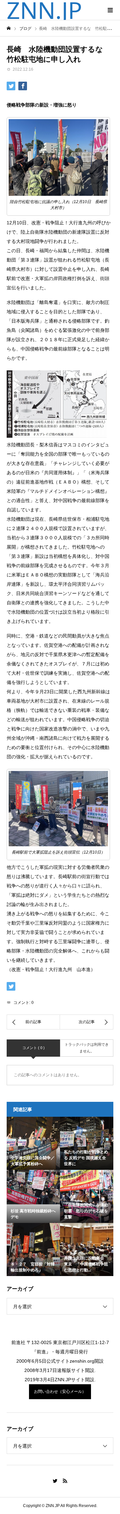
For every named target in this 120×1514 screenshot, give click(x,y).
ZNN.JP (44, 10)
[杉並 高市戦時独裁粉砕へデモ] (33, 1187)
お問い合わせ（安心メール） (60, 1391)
